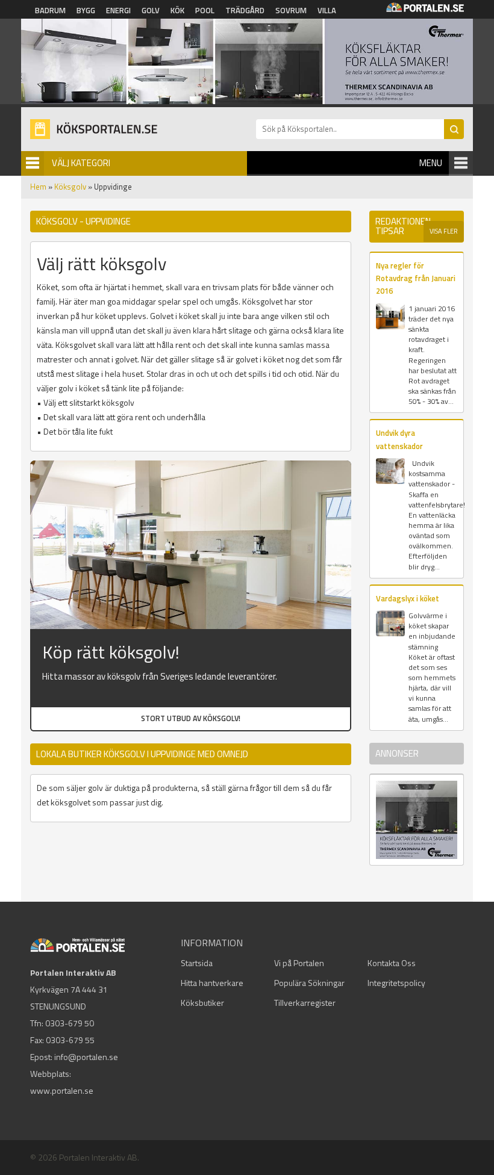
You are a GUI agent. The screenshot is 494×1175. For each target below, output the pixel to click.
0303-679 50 (69, 1023)
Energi (118, 10)
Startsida (197, 962)
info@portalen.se (86, 1056)
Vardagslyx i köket (407, 598)
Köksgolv (70, 187)
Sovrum (291, 10)
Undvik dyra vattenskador (399, 439)
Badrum (50, 10)
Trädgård (244, 10)
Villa (326, 10)
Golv (151, 10)
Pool (204, 10)
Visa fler (444, 231)
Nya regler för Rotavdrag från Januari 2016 (415, 278)
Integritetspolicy (396, 982)
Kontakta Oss (391, 962)
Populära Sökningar (309, 982)
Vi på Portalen (299, 962)
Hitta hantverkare (212, 982)
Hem (38, 187)
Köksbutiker (202, 1002)
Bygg (86, 10)
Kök (177, 10)
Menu (430, 163)
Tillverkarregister (305, 1002)
